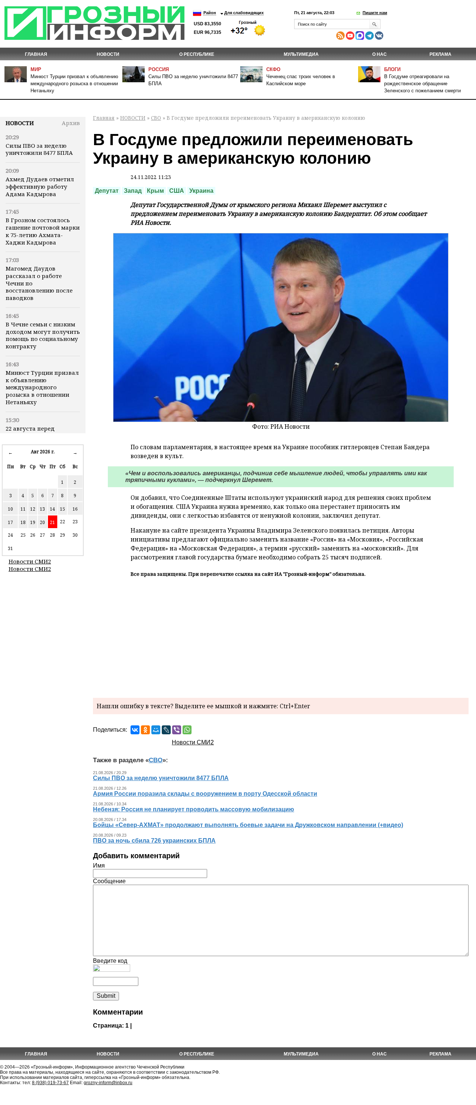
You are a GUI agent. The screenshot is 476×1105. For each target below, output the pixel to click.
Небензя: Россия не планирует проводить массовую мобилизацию (193, 809)
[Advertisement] (281, 636)
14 (52, 509)
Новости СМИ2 (30, 561)
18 (23, 522)
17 (10, 522)
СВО (156, 117)
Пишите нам (375, 12)
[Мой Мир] (155, 729)
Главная (36, 54)
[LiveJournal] (166, 729)
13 (42, 509)
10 (10, 509)
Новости (20, 123)
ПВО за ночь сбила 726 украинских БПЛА (154, 840)
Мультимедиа (301, 54)
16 (75, 509)
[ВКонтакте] (135, 729)
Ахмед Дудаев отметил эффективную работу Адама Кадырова (40, 186)
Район (209, 12)
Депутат (107, 191)
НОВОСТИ (108, 54)
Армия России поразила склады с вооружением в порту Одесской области (205, 794)
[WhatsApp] (187, 729)
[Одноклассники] (145, 729)
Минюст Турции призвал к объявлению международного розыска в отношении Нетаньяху (74, 83)
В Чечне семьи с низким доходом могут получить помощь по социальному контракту (43, 335)
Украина (201, 191)
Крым (155, 191)
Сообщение (109, 881)
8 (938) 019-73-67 (50, 1082)
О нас (379, 54)
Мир (35, 69)
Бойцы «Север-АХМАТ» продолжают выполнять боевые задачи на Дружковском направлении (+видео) (248, 825)
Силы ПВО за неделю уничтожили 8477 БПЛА (39, 149)
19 (32, 522)
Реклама (440, 54)
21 (52, 522)
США (176, 191)
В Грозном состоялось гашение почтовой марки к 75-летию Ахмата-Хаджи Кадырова (43, 231)
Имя (99, 865)
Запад (133, 191)
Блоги (392, 69)
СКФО (273, 69)
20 (42, 522)
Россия (158, 69)
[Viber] (176, 729)
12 (32, 509)
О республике (196, 54)
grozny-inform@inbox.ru (108, 1082)
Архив (71, 123)
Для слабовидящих (244, 12)
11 (23, 509)
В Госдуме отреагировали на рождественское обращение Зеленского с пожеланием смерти (422, 83)
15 (62, 509)
